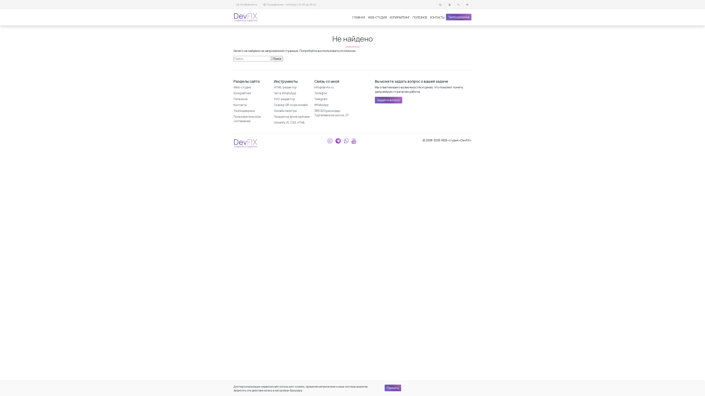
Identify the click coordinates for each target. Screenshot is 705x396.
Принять (393, 388)
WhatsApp (321, 105)
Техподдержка (458, 17)
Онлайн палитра (285, 111)
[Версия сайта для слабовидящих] (467, 4)
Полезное (420, 17)
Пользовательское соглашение (247, 119)
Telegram (320, 99)
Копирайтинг (400, 17)
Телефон (320, 93)
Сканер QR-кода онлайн (291, 105)
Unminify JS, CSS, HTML (289, 122)
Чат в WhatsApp (285, 93)
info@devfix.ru (248, 4)
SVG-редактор (284, 99)
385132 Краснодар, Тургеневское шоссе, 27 (331, 113)
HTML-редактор (285, 87)
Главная (358, 17)
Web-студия (377, 17)
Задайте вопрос (388, 100)
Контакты (437, 17)
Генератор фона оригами (292, 117)
